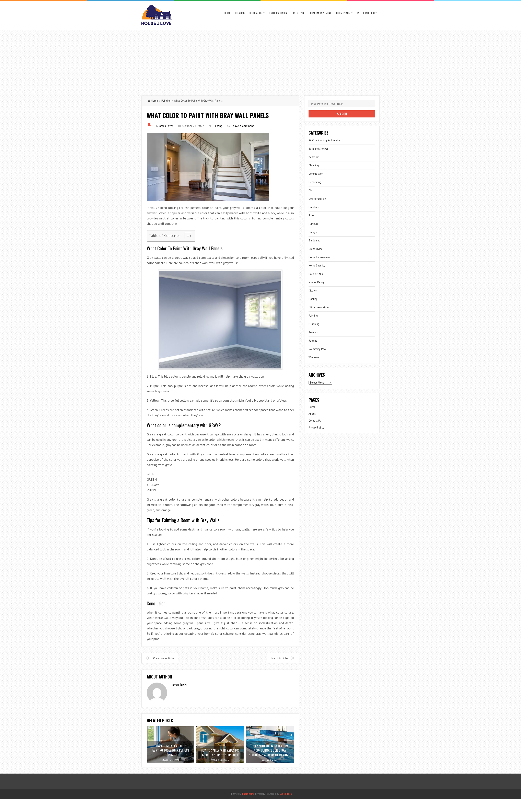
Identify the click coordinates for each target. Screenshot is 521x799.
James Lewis (166, 126)
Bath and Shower (318, 148)
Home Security (317, 265)
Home (227, 13)
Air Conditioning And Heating (325, 140)
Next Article (279, 658)
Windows (314, 357)
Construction (316, 173)
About (312, 413)
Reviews (313, 332)
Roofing (313, 340)
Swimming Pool (318, 349)
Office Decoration (319, 307)
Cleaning (240, 13)
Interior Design (366, 13)
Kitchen (313, 290)
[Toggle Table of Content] (186, 235)
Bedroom (314, 157)
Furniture (314, 224)
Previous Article (163, 658)
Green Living (298, 13)
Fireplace (314, 207)
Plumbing (314, 324)
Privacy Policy (316, 427)
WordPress (286, 794)
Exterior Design (278, 13)
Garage (313, 232)
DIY (310, 190)
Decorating (256, 13)
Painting (166, 100)
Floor (312, 215)
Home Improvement (320, 13)
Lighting (313, 299)
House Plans (343, 13)
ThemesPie (248, 794)
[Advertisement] (260, 60)
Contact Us (315, 420)
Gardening (314, 240)
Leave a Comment (243, 126)
